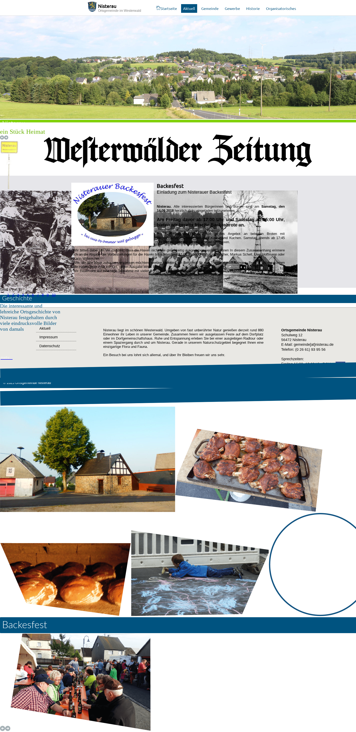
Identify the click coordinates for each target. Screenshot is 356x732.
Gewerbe (232, 8)
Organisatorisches (281, 8)
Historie (253, 8)
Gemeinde (210, 8)
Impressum (48, 337)
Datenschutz (49, 346)
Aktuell (189, 8)
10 (53, 295)
